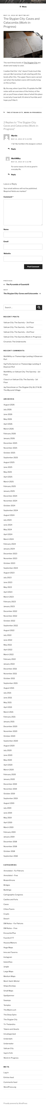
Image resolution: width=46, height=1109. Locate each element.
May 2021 (8, 702)
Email (6, 241)
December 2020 (10, 726)
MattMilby (24, 15)
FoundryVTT (9, 938)
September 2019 (11, 798)
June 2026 (8, 414)
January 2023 (9, 606)
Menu (24, 7)
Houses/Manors (10, 943)
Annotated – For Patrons (14, 871)
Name (6, 229)
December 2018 (10, 842)
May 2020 (8, 760)
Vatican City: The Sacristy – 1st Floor (19, 327)
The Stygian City (31, 63)
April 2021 (8, 707)
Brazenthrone (9, 880)
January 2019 (9, 837)
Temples (7, 1005)
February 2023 (10, 602)
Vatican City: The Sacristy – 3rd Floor (19, 322)
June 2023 (8, 582)
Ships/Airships (10, 986)
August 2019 (9, 803)
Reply (13, 149)
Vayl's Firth (8, 1053)
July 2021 (7, 693)
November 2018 (10, 846)
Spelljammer (9, 996)
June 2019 (8, 813)
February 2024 (10, 544)
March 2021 (8, 712)
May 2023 (8, 587)
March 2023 (9, 597)
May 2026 (8, 419)
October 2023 (9, 563)
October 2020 (9, 736)
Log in (6, 1073)
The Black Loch (10, 1010)
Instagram (8, 957)
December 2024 (10, 496)
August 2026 (9, 405)
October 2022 (9, 621)
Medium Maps (9, 976)
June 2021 (8, 698)
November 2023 (10, 558)
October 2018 (9, 851)
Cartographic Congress (13, 895)
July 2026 (8, 409)
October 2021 (9, 678)
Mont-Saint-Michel (11, 981)
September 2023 (11, 568)
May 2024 (8, 529)
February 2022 (10, 659)
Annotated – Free (11, 875)
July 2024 (8, 520)
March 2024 (9, 539)
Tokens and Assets (11, 1029)
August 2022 (9, 630)
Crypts (6, 914)
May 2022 (8, 645)
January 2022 (9, 664)
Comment (8, 197)
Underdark (8, 1039)
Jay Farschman (10, 387)
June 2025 (8, 467)
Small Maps (8, 991)
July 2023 (8, 578)
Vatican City (9, 1048)
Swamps (7, 1000)
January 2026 (9, 438)
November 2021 (10, 674)
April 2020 (8, 765)
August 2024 (9, 515)
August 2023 (9, 573)
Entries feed (9, 1077)
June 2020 (8, 755)
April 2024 (8, 534)
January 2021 (9, 722)
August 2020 (9, 746)
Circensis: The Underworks (15, 342)
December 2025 (10, 443)
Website (7, 253)
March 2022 (9, 654)
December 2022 (10, 611)
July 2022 (7, 635)
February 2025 (10, 486)
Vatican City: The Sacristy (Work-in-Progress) (22, 337)
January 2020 (9, 779)
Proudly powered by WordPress (15, 1103)
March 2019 (8, 827)
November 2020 (10, 731)
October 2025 (9, 453)
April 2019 (8, 822)
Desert (6, 919)
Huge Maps (8, 947)
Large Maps (8, 971)
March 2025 (9, 482)
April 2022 (8, 650)
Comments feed (10, 1082)
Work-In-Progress (33, 112)
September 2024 (11, 510)
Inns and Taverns (11, 952)
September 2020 (11, 741)
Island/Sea (8, 962)
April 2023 (8, 592)
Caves (6, 904)
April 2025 (8, 477)
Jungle (6, 967)
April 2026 (8, 424)
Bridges (7, 885)
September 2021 (11, 683)
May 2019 (8, 818)
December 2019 (10, 784)
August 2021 (9, 688)
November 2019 (10, 789)
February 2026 (10, 434)
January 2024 (9, 549)
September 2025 (11, 458)
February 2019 (10, 832)
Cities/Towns (9, 909)
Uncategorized (10, 1034)
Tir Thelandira (9, 1024)
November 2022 (10, 616)
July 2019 (7, 808)
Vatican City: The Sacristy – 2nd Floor (19, 332)
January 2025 (9, 491)
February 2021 (9, 717)
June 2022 (8, 640)
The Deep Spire (10, 1015)
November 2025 (10, 448)
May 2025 (8, 472)
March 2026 (9, 429)
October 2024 (9, 506)
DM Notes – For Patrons (13, 923)
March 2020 (9, 770)
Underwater (9, 1044)
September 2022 (11, 626)
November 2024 (10, 501)
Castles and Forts (11, 899)
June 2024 (8, 525)
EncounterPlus (10, 933)
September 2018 (11, 856)
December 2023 (10, 554)
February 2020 (10, 774)
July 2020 (8, 750)
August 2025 (9, 462)
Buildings (7, 890)
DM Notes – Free (10, 928)
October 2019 (9, 794)
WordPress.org (10, 1087)
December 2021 (10, 669)
